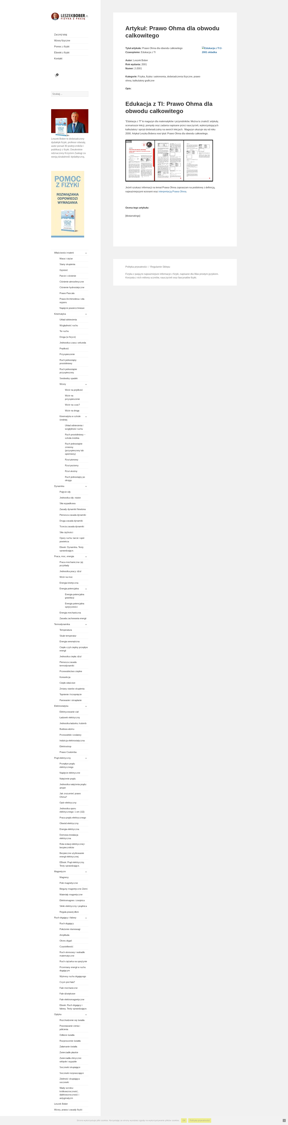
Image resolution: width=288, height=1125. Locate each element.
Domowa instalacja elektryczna (69, 837)
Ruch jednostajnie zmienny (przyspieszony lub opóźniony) (74, 448)
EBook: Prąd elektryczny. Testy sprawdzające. (72, 864)
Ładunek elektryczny (70, 717)
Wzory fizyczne (62, 40)
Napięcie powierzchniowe (72, 308)
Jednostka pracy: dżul (70, 571)
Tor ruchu (64, 331)
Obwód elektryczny (69, 823)
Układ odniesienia (68, 319)
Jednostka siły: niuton (70, 497)
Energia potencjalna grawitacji (74, 596)
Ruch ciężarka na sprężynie (73, 961)
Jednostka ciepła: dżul (70, 656)
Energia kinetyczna (69, 583)
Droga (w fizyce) (68, 337)
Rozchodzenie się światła (72, 1020)
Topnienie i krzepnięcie (71, 694)
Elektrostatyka (61, 706)
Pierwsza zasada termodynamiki (68, 664)
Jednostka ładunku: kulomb (73, 723)
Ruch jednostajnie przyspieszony (68, 371)
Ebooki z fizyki (61, 52)
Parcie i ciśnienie (68, 276)
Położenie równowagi (70, 929)
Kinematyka (60, 314)
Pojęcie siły (65, 492)
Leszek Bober (61, 1104)
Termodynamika (62, 624)
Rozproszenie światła (70, 1041)
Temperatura (66, 630)
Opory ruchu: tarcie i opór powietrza (72, 540)
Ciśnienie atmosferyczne (72, 281)
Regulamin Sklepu (160, 267)
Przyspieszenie (67, 354)
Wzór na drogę (72, 410)
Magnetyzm (60, 871)
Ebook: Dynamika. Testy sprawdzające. (72, 549)
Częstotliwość (66, 946)
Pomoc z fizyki (61, 46)
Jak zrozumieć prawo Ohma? (70, 795)
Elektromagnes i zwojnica (72, 900)
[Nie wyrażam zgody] (284, 1120)
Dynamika (59, 486)
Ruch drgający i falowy (65, 917)
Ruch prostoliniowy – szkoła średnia (75, 436)
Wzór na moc (66, 577)
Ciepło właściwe (67, 683)
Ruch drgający (67, 923)
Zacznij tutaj (60, 34)
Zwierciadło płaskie (69, 1052)
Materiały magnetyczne (71, 894)
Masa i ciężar (66, 258)
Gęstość (64, 270)
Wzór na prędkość (74, 390)
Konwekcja (65, 677)
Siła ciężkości (66, 532)
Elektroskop (65, 746)
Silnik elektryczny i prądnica (73, 906)
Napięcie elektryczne (70, 772)
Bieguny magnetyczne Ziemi (73, 889)
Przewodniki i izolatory (70, 735)
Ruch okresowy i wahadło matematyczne (72, 954)
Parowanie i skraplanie (71, 700)
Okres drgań (66, 940)
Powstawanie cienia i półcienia (70, 1028)
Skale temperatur (68, 635)
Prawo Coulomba (68, 752)
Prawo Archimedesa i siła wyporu (72, 301)
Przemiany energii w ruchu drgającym (73, 969)
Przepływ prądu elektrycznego (67, 765)
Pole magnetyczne (69, 883)
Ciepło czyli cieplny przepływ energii (74, 649)
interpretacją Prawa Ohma (172, 191)
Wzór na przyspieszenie (72, 397)
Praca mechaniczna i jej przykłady (71, 564)
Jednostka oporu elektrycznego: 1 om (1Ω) (72, 810)
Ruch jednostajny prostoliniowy (68, 362)
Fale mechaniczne (69, 988)
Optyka (57, 1014)
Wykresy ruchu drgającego (73, 976)
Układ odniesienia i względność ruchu (74, 427)
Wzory (63, 384)
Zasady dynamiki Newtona (73, 509)
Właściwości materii (64, 252)
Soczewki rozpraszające (72, 1073)
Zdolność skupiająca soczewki (70, 1080)
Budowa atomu (67, 729)
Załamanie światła (68, 1046)
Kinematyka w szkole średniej (70, 418)
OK (184, 1120)
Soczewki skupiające (70, 1067)
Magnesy (64, 877)
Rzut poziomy (72, 465)
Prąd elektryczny (62, 758)
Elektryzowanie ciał (69, 711)
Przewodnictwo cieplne (71, 671)
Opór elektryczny (68, 802)
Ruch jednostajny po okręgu (75, 479)
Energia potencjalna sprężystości (74, 605)
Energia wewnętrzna (70, 641)
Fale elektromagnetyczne (72, 999)
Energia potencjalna (69, 588)
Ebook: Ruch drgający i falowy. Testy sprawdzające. (73, 1007)
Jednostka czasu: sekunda (73, 342)
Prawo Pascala (67, 293)
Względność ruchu (69, 325)
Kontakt (58, 58)
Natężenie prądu (68, 778)
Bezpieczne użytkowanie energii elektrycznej (72, 855)
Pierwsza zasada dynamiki (73, 515)
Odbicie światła (67, 1035)
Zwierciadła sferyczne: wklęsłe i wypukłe (71, 1060)
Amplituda (64, 935)
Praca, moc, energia (64, 556)
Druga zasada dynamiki (71, 520)
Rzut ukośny (71, 471)
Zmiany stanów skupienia (72, 688)
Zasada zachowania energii (73, 618)
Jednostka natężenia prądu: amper (73, 786)
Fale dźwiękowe (67, 993)
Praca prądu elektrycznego (73, 817)
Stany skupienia (67, 264)
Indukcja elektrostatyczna (72, 740)
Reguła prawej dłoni (69, 912)
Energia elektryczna (69, 829)
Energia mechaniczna (70, 612)
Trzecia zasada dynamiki (72, 526)
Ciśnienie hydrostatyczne (72, 287)
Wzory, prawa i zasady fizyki (68, 1109)
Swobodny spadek (69, 378)
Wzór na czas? (72, 404)
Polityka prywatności (136, 267)
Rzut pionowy (71, 459)
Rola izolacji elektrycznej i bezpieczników (72, 846)
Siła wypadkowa (67, 503)
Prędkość (64, 348)
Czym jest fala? (67, 982)
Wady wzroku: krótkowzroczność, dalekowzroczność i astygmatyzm (69, 1093)
